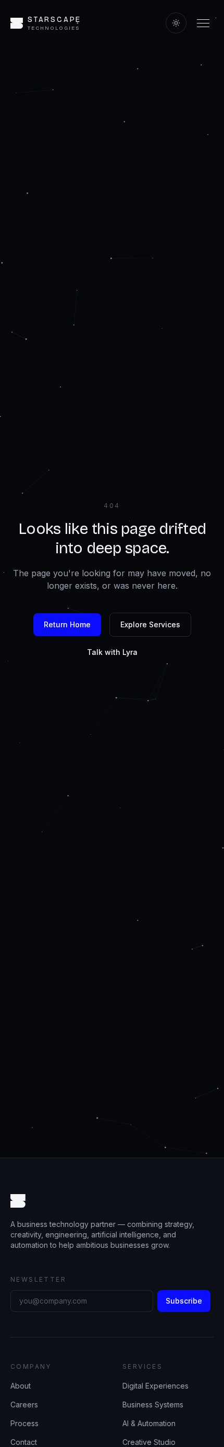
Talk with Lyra (112, 652)
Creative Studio (149, 1442)
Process (24, 1423)
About (20, 1385)
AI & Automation (149, 1423)
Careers (24, 1404)
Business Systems (152, 1404)
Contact (23, 1442)
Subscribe (184, 1300)
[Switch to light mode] (176, 23)
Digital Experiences (155, 1385)
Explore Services (150, 624)
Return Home (67, 624)
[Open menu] (203, 23)
